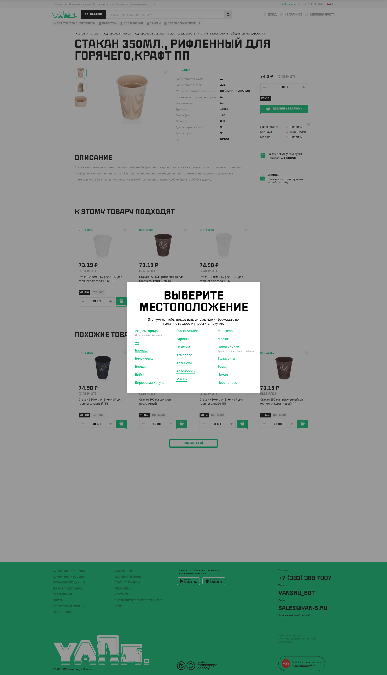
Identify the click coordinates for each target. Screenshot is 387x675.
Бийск (139, 374)
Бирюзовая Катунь (150, 382)
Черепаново (227, 382)
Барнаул (141, 350)
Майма (181, 379)
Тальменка (226, 358)
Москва (224, 338)
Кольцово (184, 363)
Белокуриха (144, 358)
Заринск (182, 338)
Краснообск (185, 371)
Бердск (140, 366)
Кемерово (184, 355)
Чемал (223, 374)
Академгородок (147, 330)
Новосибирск (228, 346)
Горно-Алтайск (187, 330)
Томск (222, 366)
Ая (137, 342)
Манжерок (226, 330)
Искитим (183, 346)
